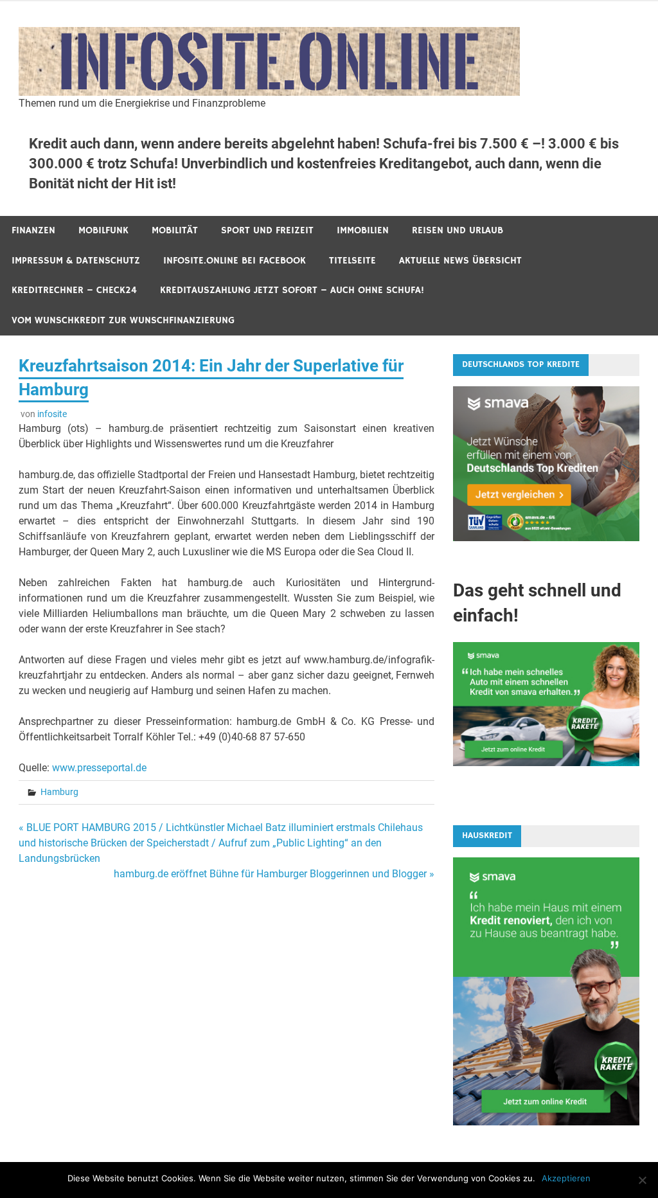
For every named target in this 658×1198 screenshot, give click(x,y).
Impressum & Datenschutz (76, 261)
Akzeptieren (566, 1178)
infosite (52, 414)
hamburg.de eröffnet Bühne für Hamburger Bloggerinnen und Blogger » (274, 874)
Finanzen (33, 230)
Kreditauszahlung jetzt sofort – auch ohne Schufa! (292, 290)
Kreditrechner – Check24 (74, 290)
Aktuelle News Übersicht (460, 261)
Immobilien (363, 230)
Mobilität (175, 230)
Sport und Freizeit (267, 230)
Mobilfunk (103, 230)
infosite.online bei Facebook (234, 261)
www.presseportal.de (99, 768)
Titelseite (352, 261)
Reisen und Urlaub (457, 230)
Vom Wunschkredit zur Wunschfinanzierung (123, 320)
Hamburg (59, 792)
